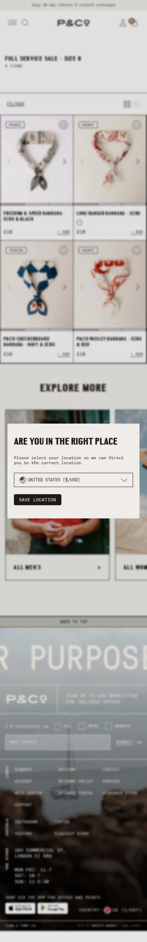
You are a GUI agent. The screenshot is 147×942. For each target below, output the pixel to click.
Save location (37, 499)
